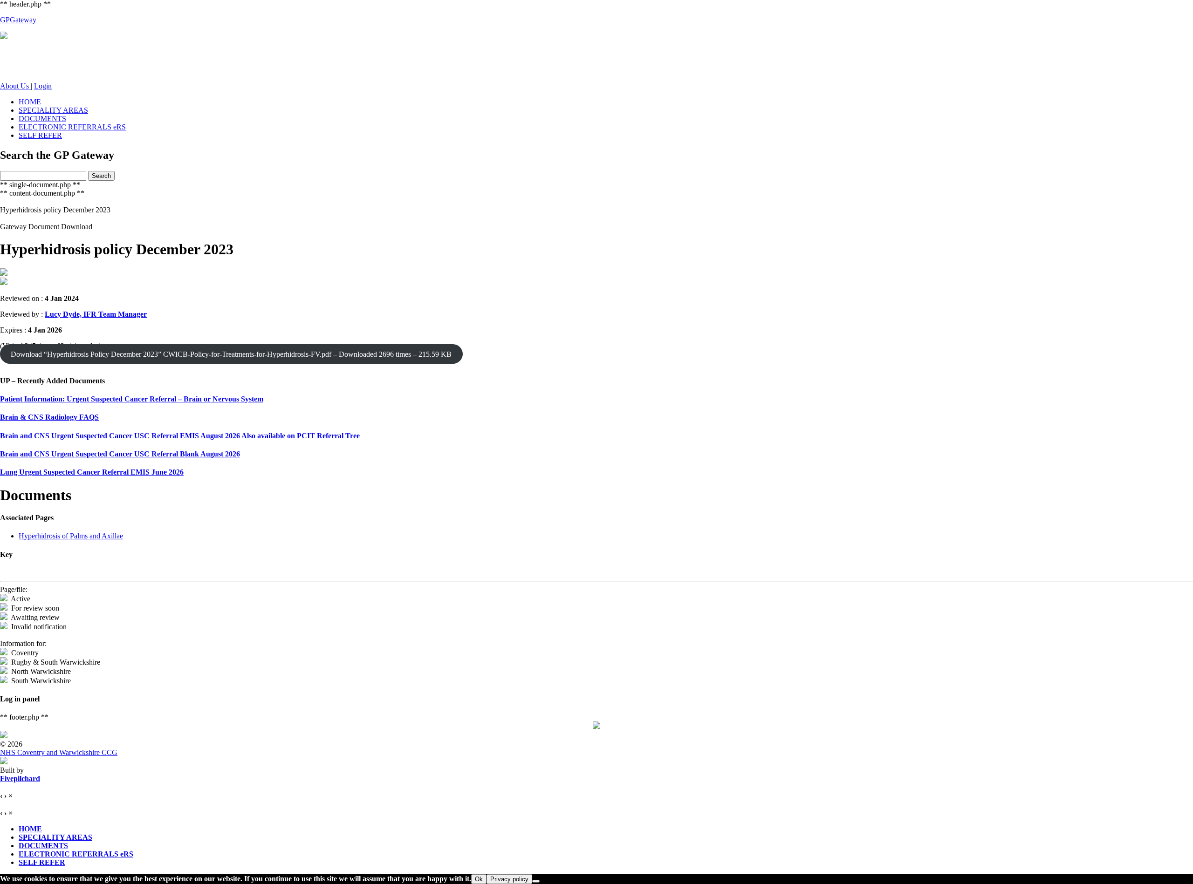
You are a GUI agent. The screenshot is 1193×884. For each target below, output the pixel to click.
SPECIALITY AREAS (53, 110)
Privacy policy (509, 879)
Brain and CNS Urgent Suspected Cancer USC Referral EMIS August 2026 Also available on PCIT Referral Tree (180, 436)
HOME (30, 102)
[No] (536, 881)
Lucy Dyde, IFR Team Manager (96, 314)
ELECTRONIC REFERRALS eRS (72, 127)
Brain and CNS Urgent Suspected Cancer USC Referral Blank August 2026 (120, 454)
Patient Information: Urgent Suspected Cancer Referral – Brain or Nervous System (131, 399)
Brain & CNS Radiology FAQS (49, 417)
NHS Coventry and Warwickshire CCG (58, 752)
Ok (479, 879)
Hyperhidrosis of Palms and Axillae (71, 536)
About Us (15, 86)
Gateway (18, 20)
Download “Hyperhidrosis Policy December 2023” (231, 354)
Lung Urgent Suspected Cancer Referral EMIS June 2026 (92, 472)
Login (43, 86)
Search (101, 175)
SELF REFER (40, 135)
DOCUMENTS (42, 118)
